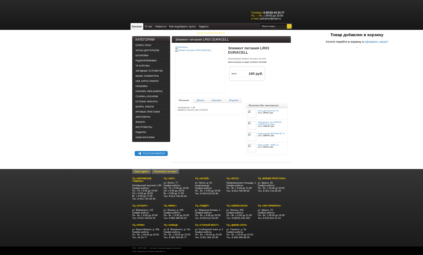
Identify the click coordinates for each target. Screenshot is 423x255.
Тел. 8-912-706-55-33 (143, 218)
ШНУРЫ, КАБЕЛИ (144, 106)
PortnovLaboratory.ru (156, 251)
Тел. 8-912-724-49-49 (143, 198)
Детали (200, 100)
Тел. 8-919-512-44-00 (206, 218)
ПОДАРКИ (140, 132)
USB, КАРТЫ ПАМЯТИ (146, 81)
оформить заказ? (376, 41)
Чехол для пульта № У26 (268, 111)
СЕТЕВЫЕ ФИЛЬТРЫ (146, 101)
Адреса (203, 26)
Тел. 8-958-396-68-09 (238, 237)
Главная (139, 33)
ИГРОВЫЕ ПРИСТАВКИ (147, 112)
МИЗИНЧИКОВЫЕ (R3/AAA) (181, 33)
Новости (160, 26)
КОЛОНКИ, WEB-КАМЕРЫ (148, 91)
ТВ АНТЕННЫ (142, 66)
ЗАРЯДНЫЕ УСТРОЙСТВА (149, 71)
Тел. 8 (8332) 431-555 (238, 218)
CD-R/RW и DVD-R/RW (146, 96)
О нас (148, 26)
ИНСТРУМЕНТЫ (143, 127)
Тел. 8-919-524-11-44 (269, 218)
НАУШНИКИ (141, 86)
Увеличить (183, 47)
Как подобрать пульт (182, 26)
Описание (184, 100)
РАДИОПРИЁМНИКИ (145, 60)
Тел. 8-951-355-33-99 (206, 237)
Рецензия (233, 100)
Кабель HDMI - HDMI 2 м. (268, 145)
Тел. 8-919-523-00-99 (206, 193)
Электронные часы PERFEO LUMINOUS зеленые (270, 123)
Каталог (137, 26)
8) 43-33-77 (273, 12)
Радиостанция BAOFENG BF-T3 (271, 134)
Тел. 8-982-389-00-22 (175, 218)
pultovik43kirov (154, 153)
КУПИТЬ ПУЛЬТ (143, 45)
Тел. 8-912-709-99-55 (238, 190)
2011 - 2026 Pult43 (139, 248)
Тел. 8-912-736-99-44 (175, 196)
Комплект (216, 100)
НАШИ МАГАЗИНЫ (145, 137)
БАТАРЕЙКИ (161, 33)
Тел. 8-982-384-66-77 (175, 237)
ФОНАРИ (140, 122)
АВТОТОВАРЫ (142, 117)
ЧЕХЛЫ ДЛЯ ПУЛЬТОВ (147, 50)
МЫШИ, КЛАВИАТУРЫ (147, 76)
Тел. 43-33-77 (139, 237)
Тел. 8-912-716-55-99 (269, 190)
